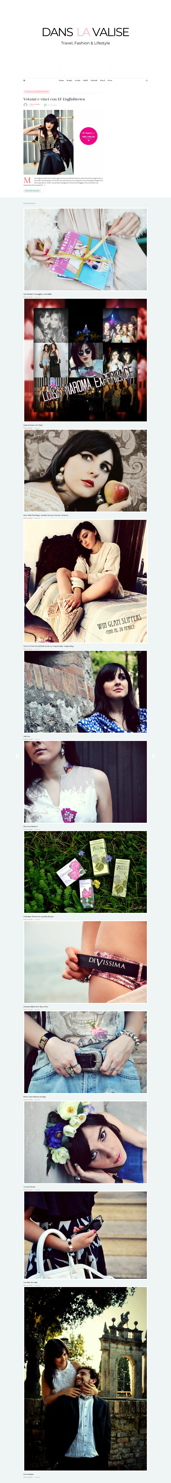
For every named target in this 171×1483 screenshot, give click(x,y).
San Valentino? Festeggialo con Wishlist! (37, 294)
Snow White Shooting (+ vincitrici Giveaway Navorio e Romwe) (45, 515)
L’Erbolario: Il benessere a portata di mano (38, 917)
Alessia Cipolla (35, 104)
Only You (26, 736)
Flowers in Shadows (30, 826)
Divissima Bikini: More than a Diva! (35, 1007)
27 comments (52, 105)
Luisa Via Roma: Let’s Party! (33, 425)
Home (61, 80)
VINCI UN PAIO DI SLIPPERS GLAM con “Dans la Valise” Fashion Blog (48, 646)
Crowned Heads (29, 1187)
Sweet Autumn (28, 1474)
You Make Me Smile (30, 1282)
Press (110, 80)
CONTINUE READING (32, 191)
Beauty (69, 80)
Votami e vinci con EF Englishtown (54, 99)
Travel (102, 80)
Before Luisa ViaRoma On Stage (34, 1097)
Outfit (85, 80)
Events (77, 80)
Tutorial (93, 80)
